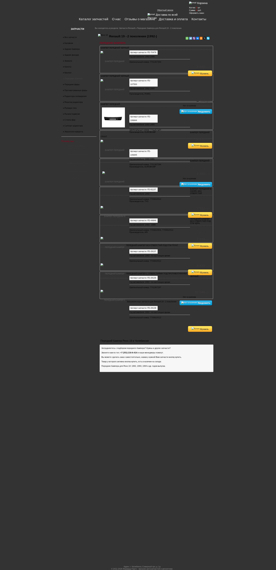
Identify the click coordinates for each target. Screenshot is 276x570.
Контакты (199, 19)
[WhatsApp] (187, 38)
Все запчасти (70, 37)
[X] (204, 38)
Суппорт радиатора (73, 126)
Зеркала (67, 61)
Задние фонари (71, 55)
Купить (204, 73)
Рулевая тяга (70, 108)
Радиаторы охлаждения (75, 96)
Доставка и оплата (173, 19)
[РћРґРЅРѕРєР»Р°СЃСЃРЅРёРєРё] (201, 38)
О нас (116, 19)
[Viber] (194, 38)
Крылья (67, 73)
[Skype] (208, 38)
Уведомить (203, 111)
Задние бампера (71, 49)
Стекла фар (69, 120)
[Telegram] (190, 38)
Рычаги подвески (71, 114)
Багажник (68, 43)
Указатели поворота (73, 132)
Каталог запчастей (93, 19)
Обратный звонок (165, 10)
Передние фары (71, 84)
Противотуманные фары (75, 90)
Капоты (67, 67)
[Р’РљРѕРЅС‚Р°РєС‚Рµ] (197, 38)
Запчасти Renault (127, 28)
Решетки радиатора (73, 102)
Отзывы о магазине (140, 19)
